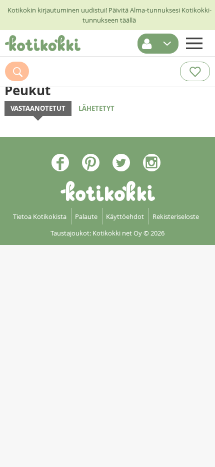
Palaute (86, 216)
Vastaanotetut (38, 108)
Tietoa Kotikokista (39, 216)
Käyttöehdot (125, 216)
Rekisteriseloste (175, 216)
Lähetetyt (96, 108)
